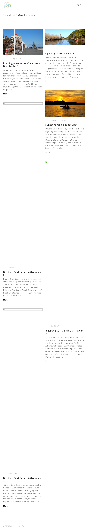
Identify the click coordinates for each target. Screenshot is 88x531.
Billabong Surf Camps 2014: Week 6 (22, 273)
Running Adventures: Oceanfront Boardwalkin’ (21, 65)
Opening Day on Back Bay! (59, 53)
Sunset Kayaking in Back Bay (61, 124)
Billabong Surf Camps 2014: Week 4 (22, 479)
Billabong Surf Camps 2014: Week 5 (64, 332)
